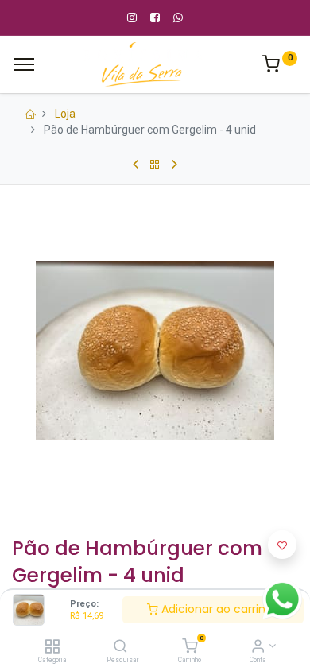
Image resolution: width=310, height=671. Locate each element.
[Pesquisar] (120, 647)
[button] (282, 544)
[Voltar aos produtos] (155, 164)
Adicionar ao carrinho (219, 609)
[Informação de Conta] (257, 647)
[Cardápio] (24, 64)
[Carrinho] (189, 647)
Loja (65, 113)
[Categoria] (52, 647)
